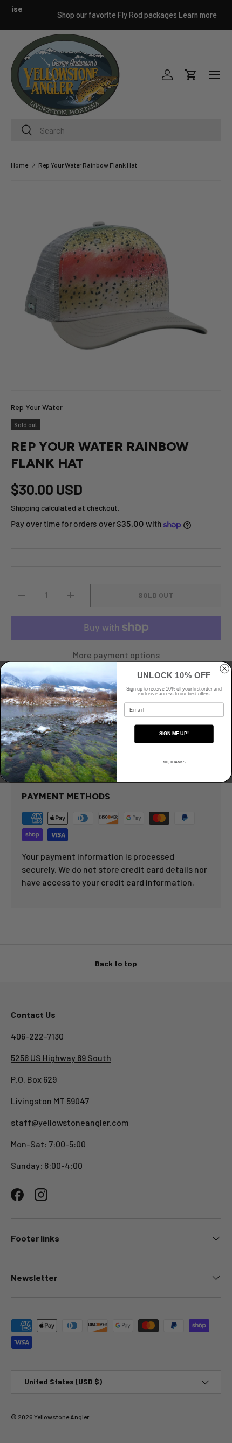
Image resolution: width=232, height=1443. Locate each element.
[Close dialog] (224, 668)
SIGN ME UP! (174, 733)
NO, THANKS (174, 761)
